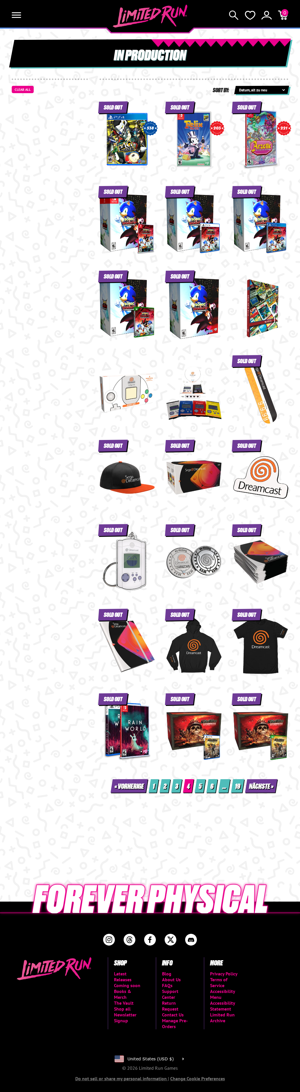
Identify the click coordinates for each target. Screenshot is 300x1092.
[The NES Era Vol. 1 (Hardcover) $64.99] (260, 308)
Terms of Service (218, 982)
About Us (171, 979)
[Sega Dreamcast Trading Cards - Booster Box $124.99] (193, 392)
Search (234, 15)
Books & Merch (122, 994)
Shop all (122, 1009)
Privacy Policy (224, 974)
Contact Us (173, 1015)
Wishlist (250, 15)
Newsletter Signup (125, 1017)
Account (266, 15)
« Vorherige (129, 785)
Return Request (170, 1006)
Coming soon (127, 985)
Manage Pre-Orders (175, 1023)
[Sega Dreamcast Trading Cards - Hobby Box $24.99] (127, 392)
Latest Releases (123, 976)
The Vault (124, 1003)
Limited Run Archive (222, 1017)
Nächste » (261, 785)
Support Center (170, 994)
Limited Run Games (150, 16)
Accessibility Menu (222, 994)
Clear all (23, 89)
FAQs (167, 985)
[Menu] (16, 15)
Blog (166, 974)
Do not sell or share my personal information (121, 1078)
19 (237, 785)
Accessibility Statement (222, 1006)
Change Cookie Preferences (197, 1078)
